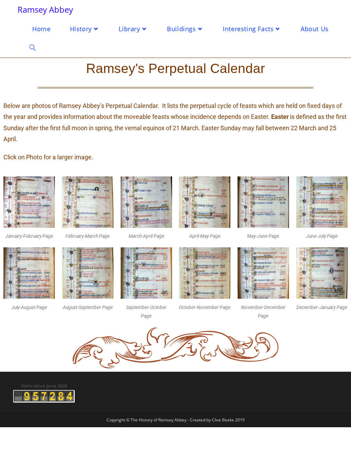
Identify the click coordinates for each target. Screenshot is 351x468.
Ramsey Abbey (45, 9)
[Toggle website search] (33, 48)
